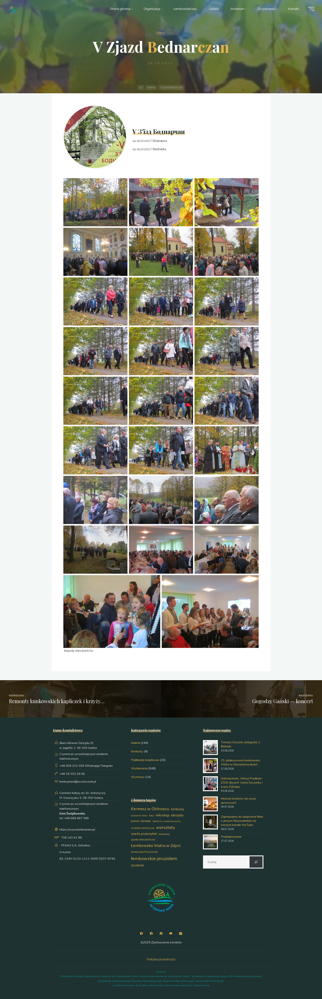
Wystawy (138, 777)
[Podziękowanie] (210, 841)
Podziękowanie (231, 836)
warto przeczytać (144, 834)
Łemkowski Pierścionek (144, 851)
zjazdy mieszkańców (79, 650)
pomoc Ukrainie (141, 821)
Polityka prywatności (161, 959)
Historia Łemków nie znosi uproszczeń (238, 800)
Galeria (160, 32)
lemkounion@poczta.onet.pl (77, 781)
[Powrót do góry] (307, 984)
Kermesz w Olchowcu (150, 808)
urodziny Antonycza (142, 827)
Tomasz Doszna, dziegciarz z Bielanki (240, 744)
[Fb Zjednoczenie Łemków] (141, 933)
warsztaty (165, 827)
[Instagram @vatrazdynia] (180, 933)
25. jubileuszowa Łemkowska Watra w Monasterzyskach (240, 762)
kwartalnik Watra (139, 815)
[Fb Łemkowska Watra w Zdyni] (161, 933)
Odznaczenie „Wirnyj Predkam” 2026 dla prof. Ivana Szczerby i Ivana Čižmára (242, 782)
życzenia (137, 865)
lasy (151, 815)
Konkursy (137, 751)
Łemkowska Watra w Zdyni (155, 845)
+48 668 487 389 (76, 818)
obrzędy (177, 815)
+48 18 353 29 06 (72, 774)
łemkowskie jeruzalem (154, 858)
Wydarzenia (139, 768)
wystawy (164, 834)
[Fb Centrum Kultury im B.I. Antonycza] (151, 933)
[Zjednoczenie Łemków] (12, 9)
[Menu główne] (311, 9)
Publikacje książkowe (145, 760)
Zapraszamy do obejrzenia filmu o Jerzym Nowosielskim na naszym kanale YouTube (242, 821)
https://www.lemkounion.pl (77, 829)
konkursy (177, 809)
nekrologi (162, 815)
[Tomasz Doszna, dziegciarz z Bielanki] (210, 747)
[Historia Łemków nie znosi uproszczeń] (210, 803)
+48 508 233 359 (71, 765)
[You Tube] (170, 933)
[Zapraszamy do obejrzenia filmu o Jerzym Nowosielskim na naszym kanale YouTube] (210, 821)
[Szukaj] (256, 862)
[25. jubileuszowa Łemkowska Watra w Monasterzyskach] (210, 765)
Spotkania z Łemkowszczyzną (166, 821)
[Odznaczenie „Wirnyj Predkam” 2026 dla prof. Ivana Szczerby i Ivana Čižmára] (210, 783)
